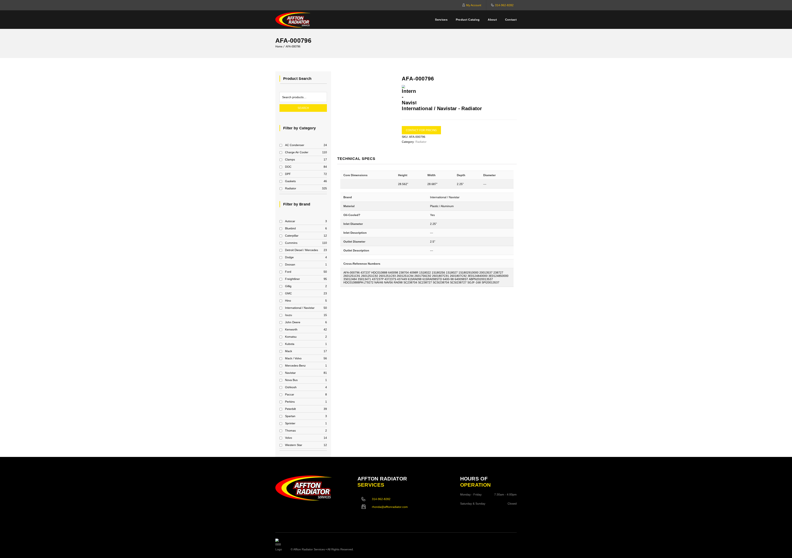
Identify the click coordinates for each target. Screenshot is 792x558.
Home (278, 46)
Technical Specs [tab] (356, 159)
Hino (288, 300)
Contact (511, 19)
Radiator (290, 188)
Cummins (291, 242)
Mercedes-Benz (295, 365)
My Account (473, 5)
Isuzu (288, 315)
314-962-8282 (504, 5)
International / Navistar (300, 307)
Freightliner (292, 279)
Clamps (290, 159)
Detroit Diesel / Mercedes (301, 250)
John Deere (292, 322)
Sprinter (290, 423)
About (492, 19)
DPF (288, 174)
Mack (288, 351)
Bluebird (290, 228)
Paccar (289, 394)
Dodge (289, 257)
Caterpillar (291, 235)
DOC (288, 166)
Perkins (290, 401)
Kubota (289, 344)
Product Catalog (468, 19)
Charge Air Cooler (296, 152)
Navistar (290, 372)
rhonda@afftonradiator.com (390, 506)
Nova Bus (291, 380)
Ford (288, 271)
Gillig (288, 286)
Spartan (290, 416)
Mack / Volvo (293, 358)
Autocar (290, 221)
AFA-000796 (293, 46)
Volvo (288, 437)
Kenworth (291, 329)
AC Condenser (294, 145)
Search (303, 108)
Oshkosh (291, 387)
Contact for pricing (421, 130)
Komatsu (291, 336)
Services (441, 19)
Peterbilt (290, 409)
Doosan (290, 264)
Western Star (293, 445)
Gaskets (290, 181)
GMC (288, 293)
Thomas (290, 430)
